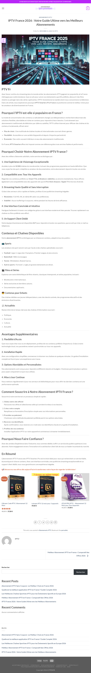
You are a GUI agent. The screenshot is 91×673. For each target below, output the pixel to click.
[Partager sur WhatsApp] (35, 522)
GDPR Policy (73, 665)
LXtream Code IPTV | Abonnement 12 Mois (14, 504)
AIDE (68, 667)
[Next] (89, 494)
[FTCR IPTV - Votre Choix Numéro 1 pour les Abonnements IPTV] (45, 8)
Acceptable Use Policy (20, 665)
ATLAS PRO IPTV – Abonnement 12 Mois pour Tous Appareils (74, 504)
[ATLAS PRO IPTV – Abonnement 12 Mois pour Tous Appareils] (75, 487)
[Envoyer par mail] (47, 522)
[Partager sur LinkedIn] (55, 522)
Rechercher (6, 567)
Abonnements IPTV (45, 17)
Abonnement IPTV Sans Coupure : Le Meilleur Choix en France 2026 (28, 586)
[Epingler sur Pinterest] (51, 522)
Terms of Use (61, 667)
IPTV (56, 31)
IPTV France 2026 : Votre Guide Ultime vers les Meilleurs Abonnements (29, 601)
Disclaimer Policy (48, 665)
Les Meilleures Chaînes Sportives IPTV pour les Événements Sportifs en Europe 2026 (34, 594)
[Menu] (3, 8)
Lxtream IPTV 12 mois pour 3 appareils (45, 503)
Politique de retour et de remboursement (37, 667)
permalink (64, 530)
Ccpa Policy (35, 665)
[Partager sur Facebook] (39, 522)
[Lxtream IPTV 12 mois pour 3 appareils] (45, 487)
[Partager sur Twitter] (43, 522)
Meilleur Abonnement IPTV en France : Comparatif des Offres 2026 (27, 598)
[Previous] (1, 494)
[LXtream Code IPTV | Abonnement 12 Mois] (15, 487)
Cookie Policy (62, 665)
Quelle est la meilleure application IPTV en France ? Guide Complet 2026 (29, 590)
